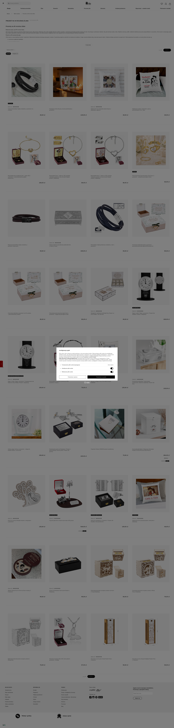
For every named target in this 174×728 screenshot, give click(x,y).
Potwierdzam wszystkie (101, 377)
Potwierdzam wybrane (72, 377)
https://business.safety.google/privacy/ (68, 358)
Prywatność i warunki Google (89, 357)
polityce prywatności (94, 355)
